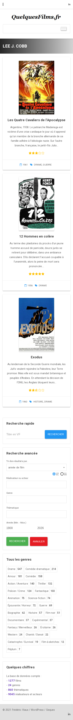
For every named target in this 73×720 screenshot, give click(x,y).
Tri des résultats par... (17, 461)
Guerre (47, 164)
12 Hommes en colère (36, 236)
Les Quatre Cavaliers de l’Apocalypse (37, 120)
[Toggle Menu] (63, 28)
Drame (38, 164)
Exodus (36, 357)
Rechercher (56, 434)
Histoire (38, 401)
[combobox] (36, 467)
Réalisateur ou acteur (17, 478)
